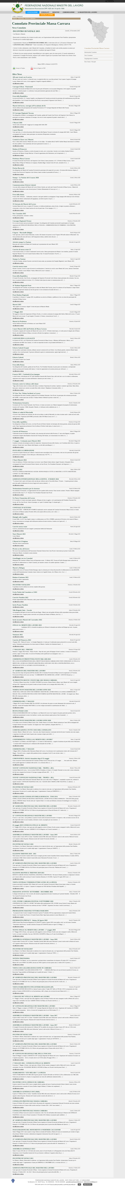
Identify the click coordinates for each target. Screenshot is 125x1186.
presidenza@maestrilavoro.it (74, 1182)
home (14, 16)
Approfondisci (87, 1184)
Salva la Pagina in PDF (40, 68)
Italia (15, 18)
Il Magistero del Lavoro (87, 12)
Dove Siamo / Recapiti (90, 61)
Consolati (45, 12)
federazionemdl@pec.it (90, 1182)
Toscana (21, 18)
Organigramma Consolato (91, 58)
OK (79, 1184)
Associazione (32, 12)
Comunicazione (68, 12)
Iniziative (55, 12)
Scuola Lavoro (47, 15)
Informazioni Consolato (90, 52)
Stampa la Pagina (20, 68)
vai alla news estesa (18, 83)
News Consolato (88, 55)
